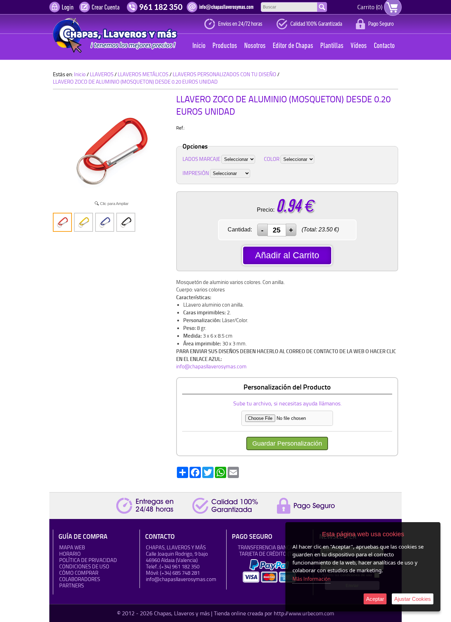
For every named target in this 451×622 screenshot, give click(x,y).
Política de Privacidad (88, 560)
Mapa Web (72, 547)
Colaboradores (79, 579)
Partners (71, 585)
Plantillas (332, 46)
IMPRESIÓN (196, 173)
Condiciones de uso (84, 566)
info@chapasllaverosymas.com (211, 366)
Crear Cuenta (105, 7)
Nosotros (255, 46)
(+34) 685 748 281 (180, 572)
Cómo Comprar (78, 572)
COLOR (271, 159)
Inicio (198, 46)
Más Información (311, 578)
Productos (224, 46)
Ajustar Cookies (412, 599)
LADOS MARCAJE (201, 159)
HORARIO (70, 553)
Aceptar (375, 599)
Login (68, 7)
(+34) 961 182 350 (179, 566)
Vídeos (359, 46)
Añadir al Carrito (287, 255)
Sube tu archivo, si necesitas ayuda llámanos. (287, 403)
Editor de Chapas (293, 46)
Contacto (384, 46)
